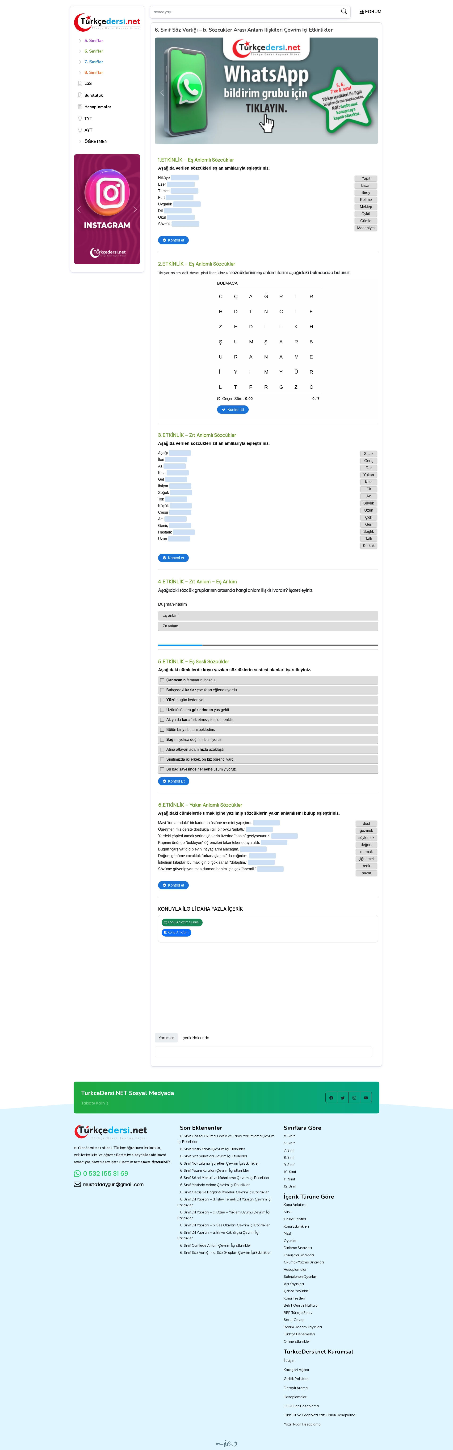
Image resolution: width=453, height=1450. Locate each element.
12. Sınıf (290, 1186)
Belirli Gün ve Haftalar (301, 1305)
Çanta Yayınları (296, 1291)
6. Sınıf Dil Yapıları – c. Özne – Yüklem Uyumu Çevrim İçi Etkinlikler (223, 1215)
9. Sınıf (289, 1164)
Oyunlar (290, 1240)
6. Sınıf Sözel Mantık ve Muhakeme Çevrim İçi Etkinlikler (225, 1177)
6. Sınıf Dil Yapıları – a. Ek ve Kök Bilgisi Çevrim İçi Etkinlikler (218, 1235)
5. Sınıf (289, 1136)
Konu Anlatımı (178, 932)
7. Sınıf (289, 1150)
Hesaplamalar (295, 1269)
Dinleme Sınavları (298, 1248)
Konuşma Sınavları (299, 1255)
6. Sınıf (289, 1143)
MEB (287, 1233)
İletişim (289, 1360)
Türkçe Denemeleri (299, 1334)
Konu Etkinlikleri (296, 1226)
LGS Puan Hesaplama (301, 1406)
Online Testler (295, 1219)
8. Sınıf (289, 1157)
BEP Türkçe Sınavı (298, 1312)
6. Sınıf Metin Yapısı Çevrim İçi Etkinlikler (212, 1149)
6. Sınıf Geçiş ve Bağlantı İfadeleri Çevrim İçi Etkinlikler (224, 1192)
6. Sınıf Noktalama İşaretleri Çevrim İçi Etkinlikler (219, 1163)
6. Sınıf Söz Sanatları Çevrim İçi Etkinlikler (213, 1156)
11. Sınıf (289, 1179)
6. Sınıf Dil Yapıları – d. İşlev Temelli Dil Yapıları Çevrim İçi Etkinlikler (224, 1202)
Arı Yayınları (294, 1284)
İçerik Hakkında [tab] (195, 1037)
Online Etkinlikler (297, 1341)
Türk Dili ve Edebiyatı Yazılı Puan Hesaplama (319, 1415)
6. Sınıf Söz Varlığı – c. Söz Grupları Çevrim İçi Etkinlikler (225, 1252)
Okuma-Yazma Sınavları (304, 1262)
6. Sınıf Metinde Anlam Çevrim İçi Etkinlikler (215, 1185)
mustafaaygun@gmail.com (113, 1184)
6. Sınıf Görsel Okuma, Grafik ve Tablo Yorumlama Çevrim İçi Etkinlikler (225, 1139)
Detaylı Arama (296, 1388)
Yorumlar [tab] (166, 1037)
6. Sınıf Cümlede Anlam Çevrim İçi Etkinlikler (215, 1245)
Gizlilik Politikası (296, 1378)
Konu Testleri (294, 1298)
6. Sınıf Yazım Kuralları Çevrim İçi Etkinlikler (214, 1170)
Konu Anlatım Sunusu (184, 922)
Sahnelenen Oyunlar (300, 1276)
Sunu (288, 1212)
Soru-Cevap (294, 1319)
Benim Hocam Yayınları (303, 1327)
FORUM (373, 12)
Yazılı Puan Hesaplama (302, 1424)
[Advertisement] (266, 983)
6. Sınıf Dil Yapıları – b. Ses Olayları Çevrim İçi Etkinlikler (225, 1225)
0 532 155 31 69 (105, 1173)
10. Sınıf (290, 1172)
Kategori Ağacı (296, 1369)
